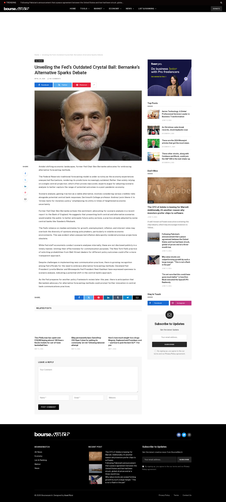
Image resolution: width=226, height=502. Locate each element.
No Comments (55, 79)
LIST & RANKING (146, 8)
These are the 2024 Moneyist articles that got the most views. (176, 141)
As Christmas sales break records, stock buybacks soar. (175, 128)
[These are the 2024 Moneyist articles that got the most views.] (154, 143)
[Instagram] (189, 435)
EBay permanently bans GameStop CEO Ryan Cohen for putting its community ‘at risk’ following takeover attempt (88, 341)
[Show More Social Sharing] (94, 85)
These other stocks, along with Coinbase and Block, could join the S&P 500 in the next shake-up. (176, 156)
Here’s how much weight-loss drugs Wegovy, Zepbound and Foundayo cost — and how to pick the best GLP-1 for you (125, 341)
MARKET (98, 8)
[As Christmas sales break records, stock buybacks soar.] (154, 130)
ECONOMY (114, 8)
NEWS (129, 8)
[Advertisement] (113, 33)
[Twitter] (25, 179)
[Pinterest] (25, 192)
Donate (216, 9)
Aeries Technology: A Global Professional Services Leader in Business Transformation (176, 114)
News (151, 202)
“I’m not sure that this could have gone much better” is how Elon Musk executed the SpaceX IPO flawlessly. (176, 278)
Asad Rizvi (68, 495)
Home (37, 55)
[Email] (25, 199)
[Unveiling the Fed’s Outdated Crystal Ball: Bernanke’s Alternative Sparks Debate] (88, 126)
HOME (73, 8)
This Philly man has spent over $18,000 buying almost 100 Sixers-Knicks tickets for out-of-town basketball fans (49, 341)
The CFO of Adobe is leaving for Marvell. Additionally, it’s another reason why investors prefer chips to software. (168, 210)
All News (39, 61)
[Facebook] (25, 173)
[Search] (221, 2)
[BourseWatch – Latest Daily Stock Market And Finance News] (16, 9)
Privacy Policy (170, 354)
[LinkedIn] (25, 186)
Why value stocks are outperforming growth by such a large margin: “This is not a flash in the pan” (176, 261)
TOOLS (83, 8)
